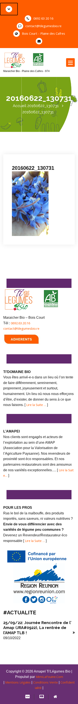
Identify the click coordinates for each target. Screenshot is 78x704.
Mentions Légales (18, 682)
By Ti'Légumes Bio (27, 154)
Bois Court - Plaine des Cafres (43, 33)
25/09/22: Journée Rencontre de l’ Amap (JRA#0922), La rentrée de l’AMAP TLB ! (37, 627)
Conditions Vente (45, 682)
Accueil (19, 105)
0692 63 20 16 (43, 18)
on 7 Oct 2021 (26, 149)
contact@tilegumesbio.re (43, 26)
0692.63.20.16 (20, 323)
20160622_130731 (43, 105)
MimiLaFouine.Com (49, 676)
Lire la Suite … (36, 405)
